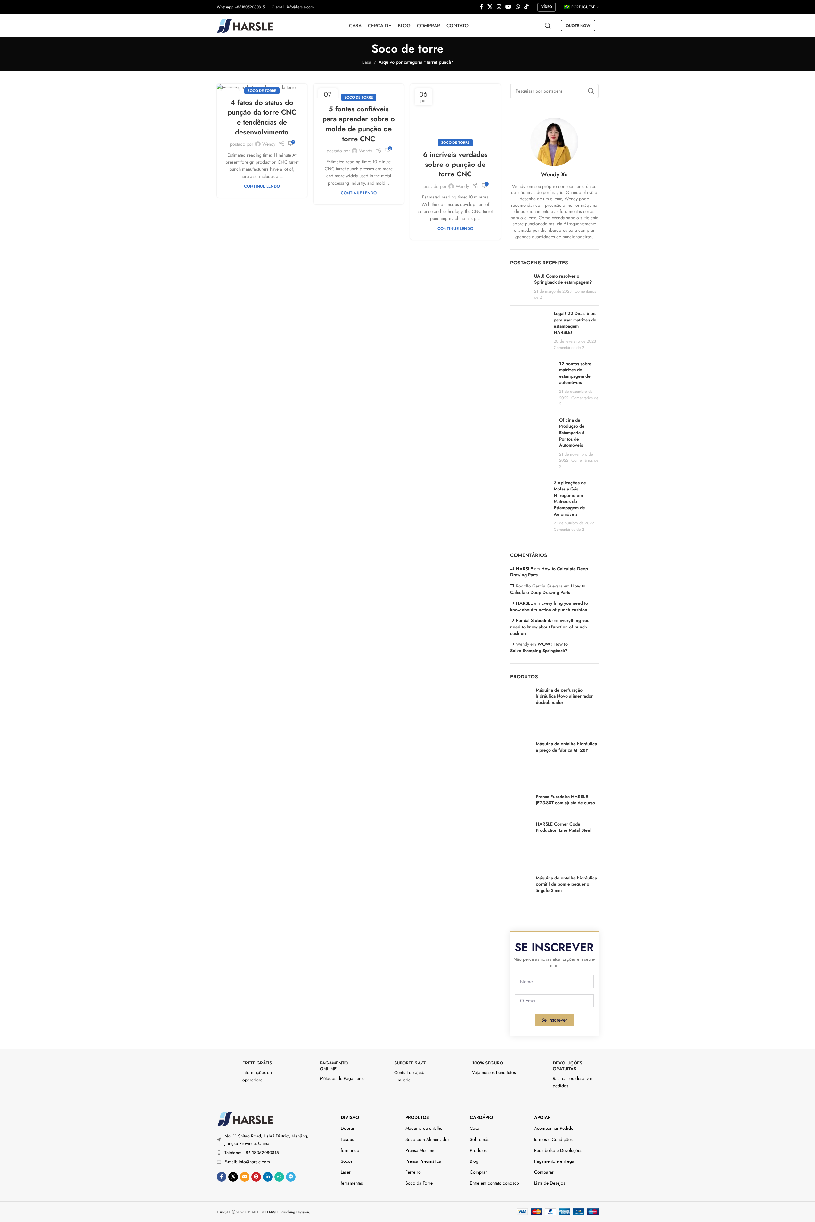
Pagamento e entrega (554, 1161)
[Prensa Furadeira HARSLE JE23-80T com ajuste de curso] (520, 802)
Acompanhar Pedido (554, 1128)
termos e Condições (553, 1139)
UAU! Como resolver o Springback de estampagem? (563, 279)
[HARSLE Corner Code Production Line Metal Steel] (520, 843)
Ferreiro (413, 1172)
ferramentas (352, 1183)
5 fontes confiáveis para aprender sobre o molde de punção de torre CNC (358, 123)
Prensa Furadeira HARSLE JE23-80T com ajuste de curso (565, 800)
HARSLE (524, 568)
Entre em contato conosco (494, 1183)
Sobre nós (479, 1139)
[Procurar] (548, 25)
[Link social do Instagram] (498, 7)
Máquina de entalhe (423, 1128)
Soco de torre (262, 90)
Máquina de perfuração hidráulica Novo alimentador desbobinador (564, 696)
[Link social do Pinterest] (256, 1177)
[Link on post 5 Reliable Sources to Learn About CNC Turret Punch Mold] (359, 91)
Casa (366, 62)
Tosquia (348, 1139)
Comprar (478, 1172)
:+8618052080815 (249, 7)
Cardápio (481, 1117)
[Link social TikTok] (526, 7)
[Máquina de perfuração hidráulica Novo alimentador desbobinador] (520, 709)
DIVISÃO (350, 1117)
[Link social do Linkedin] (268, 1177)
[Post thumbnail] (519, 287)
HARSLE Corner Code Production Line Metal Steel (563, 827)
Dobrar (348, 1128)
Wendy (268, 144)
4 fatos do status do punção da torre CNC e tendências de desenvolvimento (262, 117)
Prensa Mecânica (421, 1150)
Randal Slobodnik (533, 620)
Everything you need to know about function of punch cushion (549, 606)
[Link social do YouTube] (508, 7)
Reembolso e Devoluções (558, 1150)
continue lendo (262, 186)
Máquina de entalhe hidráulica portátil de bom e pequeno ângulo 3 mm (566, 884)
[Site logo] (245, 25)
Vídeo (546, 6)
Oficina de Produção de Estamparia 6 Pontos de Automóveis (572, 432)
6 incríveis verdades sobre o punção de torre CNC (455, 164)
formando (350, 1150)
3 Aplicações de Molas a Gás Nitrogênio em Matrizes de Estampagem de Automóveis (570, 498)
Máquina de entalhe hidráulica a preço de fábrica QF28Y (566, 747)
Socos (347, 1161)
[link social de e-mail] (244, 1177)
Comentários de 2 (569, 348)
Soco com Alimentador (427, 1139)
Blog (474, 1161)
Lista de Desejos (549, 1183)
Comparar (544, 1172)
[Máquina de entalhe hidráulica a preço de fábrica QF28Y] (520, 762)
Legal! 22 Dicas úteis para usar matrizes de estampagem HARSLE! (575, 323)
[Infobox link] (252, 1071)
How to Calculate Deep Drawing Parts (549, 571)
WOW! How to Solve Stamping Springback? (539, 647)
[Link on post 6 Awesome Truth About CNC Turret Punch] (455, 113)
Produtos (417, 1117)
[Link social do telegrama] (291, 1177)
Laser (346, 1172)
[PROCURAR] (591, 91)
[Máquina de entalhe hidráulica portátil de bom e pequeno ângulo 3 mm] (520, 893)
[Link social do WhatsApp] (517, 7)
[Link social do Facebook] (481, 7)
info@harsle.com (300, 7)
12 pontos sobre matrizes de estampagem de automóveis (575, 373)
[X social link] (489, 7)
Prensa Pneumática (423, 1161)
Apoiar (542, 1117)
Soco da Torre (419, 1183)
